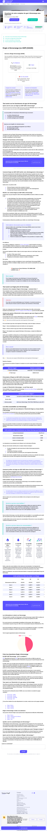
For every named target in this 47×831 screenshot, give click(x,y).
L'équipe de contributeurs (21, 796)
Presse (18, 799)
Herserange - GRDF (11, 694)
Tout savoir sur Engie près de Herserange (13, 38)
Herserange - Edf (11, 698)
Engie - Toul (9, 719)
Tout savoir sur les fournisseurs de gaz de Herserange (15, 36)
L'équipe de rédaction (20, 795)
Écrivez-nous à (22, 809)
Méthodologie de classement (21, 804)
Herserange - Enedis (11, 696)
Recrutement (19, 800)
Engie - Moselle (10, 708)
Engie (36, 316)
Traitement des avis (20, 802)
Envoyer (23, 751)
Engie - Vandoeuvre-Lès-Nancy (14, 716)
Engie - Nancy (10, 715)
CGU (17, 801)
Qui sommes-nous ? (20, 794)
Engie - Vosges (10, 706)
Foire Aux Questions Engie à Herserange (13, 41)
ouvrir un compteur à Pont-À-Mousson (23, 310)
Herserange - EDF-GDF (12, 697)
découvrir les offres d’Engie (31, 389)
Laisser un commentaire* (7, 743)
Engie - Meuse (10, 705)
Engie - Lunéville (10, 717)
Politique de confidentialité (21, 803)
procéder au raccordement (8, 413)
